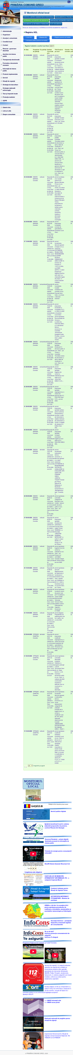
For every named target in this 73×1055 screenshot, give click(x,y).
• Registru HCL (43, 37)
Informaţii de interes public (9, 70)
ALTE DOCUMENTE (55, 24)
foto (30, 798)
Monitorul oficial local (33, 27)
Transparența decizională (11, 60)
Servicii (5, 78)
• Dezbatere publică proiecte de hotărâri (36, 40)
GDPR (5, 101)
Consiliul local (7, 42)
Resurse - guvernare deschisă (9, 50)
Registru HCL (64, 27)
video (37, 798)
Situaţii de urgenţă (9, 81)
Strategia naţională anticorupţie (9, 89)
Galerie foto (7, 107)
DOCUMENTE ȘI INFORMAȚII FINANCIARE (36, 24)
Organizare (6, 35)
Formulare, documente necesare (10, 64)
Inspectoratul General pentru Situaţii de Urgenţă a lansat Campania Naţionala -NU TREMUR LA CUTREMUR (57, 1036)
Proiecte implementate (10, 74)
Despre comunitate (9, 114)
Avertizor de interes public (9, 55)
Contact (5, 45)
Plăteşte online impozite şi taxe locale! (58, 804)
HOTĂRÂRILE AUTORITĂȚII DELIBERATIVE (36, 20)
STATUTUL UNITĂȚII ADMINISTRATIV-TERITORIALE (39, 17)
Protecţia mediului (9, 97)
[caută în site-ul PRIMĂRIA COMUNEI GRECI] (69, 2)
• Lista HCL (29, 37)
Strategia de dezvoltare (10, 85)
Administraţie (7, 31)
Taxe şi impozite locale (10, 94)
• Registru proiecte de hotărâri (62, 37)
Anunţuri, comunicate (10, 38)
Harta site (26, 27)
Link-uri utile (7, 111)
